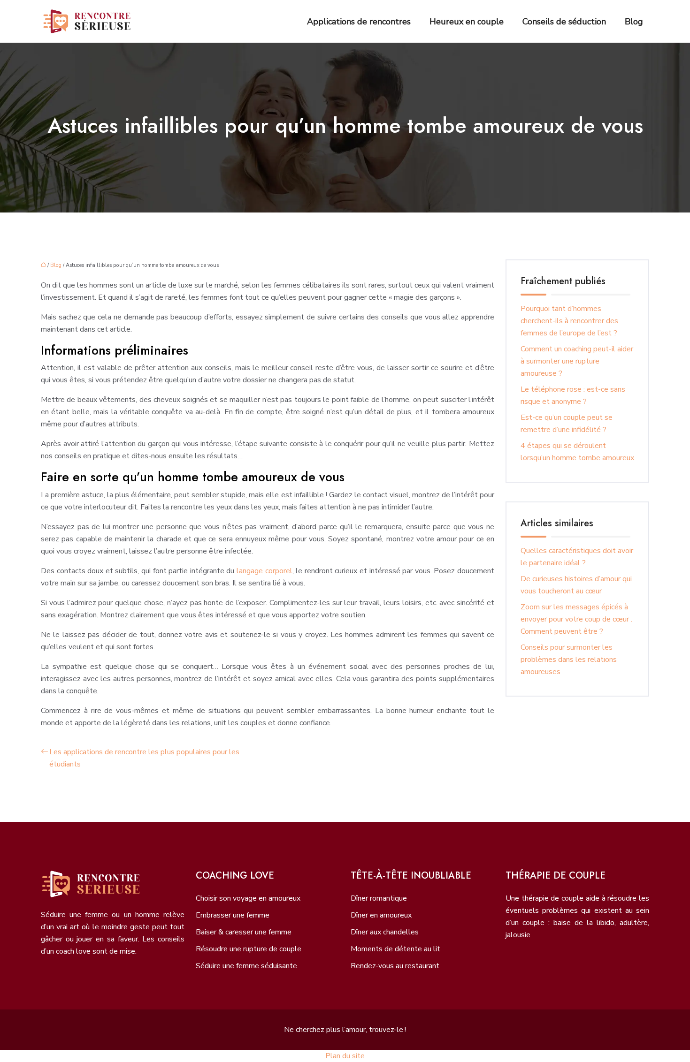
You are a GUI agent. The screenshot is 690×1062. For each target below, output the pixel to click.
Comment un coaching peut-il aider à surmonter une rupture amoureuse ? (577, 361)
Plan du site (345, 1056)
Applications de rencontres (359, 21)
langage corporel (264, 571)
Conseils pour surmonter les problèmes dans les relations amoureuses (569, 659)
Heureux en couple (466, 21)
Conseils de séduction (564, 21)
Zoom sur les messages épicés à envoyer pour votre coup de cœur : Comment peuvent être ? (576, 619)
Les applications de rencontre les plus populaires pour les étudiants (144, 758)
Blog (634, 21)
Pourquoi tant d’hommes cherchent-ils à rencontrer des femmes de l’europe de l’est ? (569, 320)
